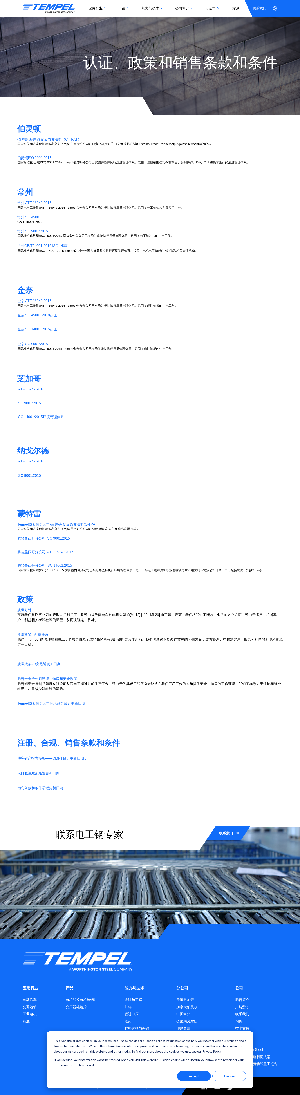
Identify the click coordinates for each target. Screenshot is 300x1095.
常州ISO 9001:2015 (32, 231)
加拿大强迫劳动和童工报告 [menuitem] (256, 1064)
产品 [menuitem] (122, 8)
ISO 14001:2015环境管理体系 (40, 417)
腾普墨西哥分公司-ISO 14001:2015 (44, 565)
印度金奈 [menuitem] (183, 1028)
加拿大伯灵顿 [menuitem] (186, 1007)
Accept (194, 1076)
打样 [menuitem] (128, 1007)
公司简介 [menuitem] (182, 8)
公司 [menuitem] (239, 988)
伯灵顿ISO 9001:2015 (34, 158)
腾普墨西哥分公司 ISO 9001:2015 (43, 538)
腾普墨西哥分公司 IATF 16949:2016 (45, 552)
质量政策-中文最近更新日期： (40, 664)
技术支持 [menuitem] (242, 1028)
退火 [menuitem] (128, 1021)
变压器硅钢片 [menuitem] (76, 1007)
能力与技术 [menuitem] (150, 8)
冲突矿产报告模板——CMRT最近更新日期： (52, 758)
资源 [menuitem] (235, 8)
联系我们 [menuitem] (259, 8)
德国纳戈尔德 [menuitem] (186, 1021)
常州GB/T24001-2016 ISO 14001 (43, 246)
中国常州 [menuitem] (183, 1014)
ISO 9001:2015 (29, 403)
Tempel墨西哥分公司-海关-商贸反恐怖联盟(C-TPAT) (57, 524)
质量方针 (24, 610)
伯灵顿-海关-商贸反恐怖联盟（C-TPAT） (49, 139)
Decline (229, 1076)
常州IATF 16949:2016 (34, 203)
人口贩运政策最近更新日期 (38, 773)
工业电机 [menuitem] (30, 1014)
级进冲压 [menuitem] (132, 1014)
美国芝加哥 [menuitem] (185, 1000)
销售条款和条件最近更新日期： (42, 788)
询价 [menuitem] (238, 1021)
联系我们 (226, 833)
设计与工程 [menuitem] (133, 1000)
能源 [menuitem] (26, 1021)
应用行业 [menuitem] (96, 8)
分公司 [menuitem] (210, 8)
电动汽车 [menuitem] (30, 1000)
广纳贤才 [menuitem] (242, 1007)
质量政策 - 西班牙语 (32, 634)
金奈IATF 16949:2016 (34, 301)
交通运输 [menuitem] (30, 1007)
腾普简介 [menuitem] (242, 1000)
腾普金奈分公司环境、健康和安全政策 (47, 679)
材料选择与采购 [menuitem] (137, 1028)
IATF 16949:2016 (30, 389)
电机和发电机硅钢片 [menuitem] (81, 1000)
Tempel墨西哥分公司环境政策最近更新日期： (53, 703)
